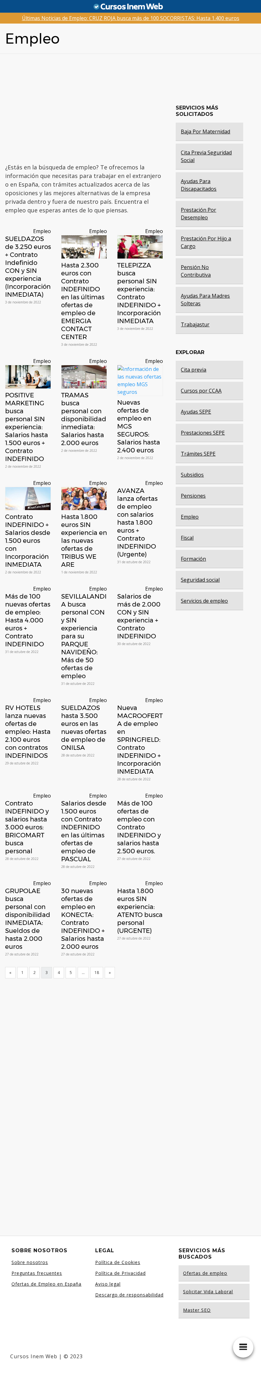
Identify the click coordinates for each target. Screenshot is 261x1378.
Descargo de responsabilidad (129, 1295)
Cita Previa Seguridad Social (206, 156)
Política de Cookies (117, 1262)
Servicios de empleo (204, 600)
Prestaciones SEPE (203, 432)
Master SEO (197, 1310)
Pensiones (193, 495)
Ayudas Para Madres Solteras (205, 299)
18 (97, 972)
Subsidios (192, 474)
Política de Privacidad (120, 1273)
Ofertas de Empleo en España (46, 1284)
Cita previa (193, 369)
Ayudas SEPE (196, 411)
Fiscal (187, 537)
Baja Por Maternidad (205, 131)
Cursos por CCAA (201, 390)
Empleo (42, 231)
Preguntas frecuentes (36, 1273)
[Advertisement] (102, 108)
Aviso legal (108, 1284)
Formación (193, 558)
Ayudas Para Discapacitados (198, 185)
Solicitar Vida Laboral (208, 1292)
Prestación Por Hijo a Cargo (206, 242)
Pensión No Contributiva (196, 271)
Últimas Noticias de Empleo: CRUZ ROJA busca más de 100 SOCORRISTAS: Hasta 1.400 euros (130, 18)
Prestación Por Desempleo (198, 213)
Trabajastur (195, 324)
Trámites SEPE (198, 453)
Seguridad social (200, 579)
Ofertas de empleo (205, 1273)
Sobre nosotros (29, 1262)
